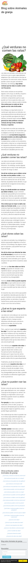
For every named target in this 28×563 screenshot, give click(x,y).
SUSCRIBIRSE (6, 557)
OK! (23, 560)
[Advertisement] (14, 29)
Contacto (3, 544)
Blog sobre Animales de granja (14, 10)
